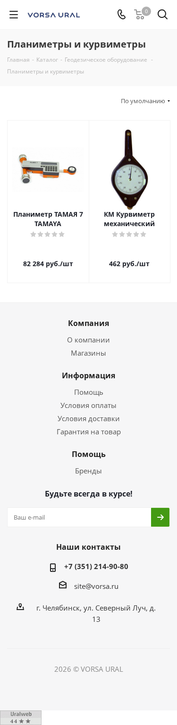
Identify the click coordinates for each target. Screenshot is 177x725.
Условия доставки (89, 418)
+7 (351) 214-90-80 (96, 566)
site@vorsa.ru (96, 586)
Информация (88, 375)
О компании (88, 339)
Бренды (88, 470)
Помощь (88, 392)
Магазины (88, 353)
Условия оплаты (88, 405)
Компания (88, 323)
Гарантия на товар (89, 431)
